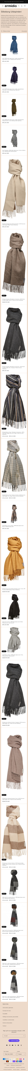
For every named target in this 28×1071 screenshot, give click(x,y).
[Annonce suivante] (25, 1)
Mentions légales (16, 1069)
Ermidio (8, 1063)
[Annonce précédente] (2, 1)
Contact (4, 1025)
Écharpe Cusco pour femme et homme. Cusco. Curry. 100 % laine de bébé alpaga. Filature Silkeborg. (13, 589)
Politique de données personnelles (10, 1016)
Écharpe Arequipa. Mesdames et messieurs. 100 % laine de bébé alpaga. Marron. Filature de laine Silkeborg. (13, 300)
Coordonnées (23, 1069)
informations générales (8, 1007)
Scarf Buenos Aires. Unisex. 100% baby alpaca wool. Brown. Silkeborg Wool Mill (13, 526)
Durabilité (5, 1013)
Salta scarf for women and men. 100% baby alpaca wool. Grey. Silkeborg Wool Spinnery (13, 898)
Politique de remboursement (16, 1065)
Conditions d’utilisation (20, 1067)
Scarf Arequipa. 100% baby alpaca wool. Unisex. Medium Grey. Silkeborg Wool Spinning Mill (13, 151)
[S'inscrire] (23, 1035)
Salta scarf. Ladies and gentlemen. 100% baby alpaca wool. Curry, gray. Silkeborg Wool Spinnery (13, 997)
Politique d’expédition (8, 1069)
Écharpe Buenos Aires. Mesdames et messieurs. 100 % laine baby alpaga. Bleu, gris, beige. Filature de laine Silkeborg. (13, 433)
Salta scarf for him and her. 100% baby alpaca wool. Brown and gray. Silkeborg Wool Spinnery (12, 931)
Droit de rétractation (7, 1022)
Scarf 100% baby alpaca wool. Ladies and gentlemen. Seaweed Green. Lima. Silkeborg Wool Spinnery (13, 120)
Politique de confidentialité (9, 1067)
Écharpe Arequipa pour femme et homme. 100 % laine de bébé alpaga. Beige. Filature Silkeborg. (13, 224)
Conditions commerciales (8, 1019)
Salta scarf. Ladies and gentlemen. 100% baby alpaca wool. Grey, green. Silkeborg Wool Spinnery (13, 964)
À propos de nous (7, 1010)
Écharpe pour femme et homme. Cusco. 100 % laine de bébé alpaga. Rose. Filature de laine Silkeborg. (13, 799)
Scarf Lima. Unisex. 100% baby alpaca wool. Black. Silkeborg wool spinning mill (12, 622)
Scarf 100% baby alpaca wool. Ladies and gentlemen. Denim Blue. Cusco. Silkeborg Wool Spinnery (13, 59)
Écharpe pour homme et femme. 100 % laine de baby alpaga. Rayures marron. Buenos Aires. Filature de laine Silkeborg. (13, 864)
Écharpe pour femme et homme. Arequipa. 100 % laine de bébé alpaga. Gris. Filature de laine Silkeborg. (13, 723)
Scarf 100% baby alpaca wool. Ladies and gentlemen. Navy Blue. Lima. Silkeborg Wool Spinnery (13, 90)
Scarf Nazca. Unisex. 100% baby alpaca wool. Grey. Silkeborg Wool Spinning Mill (12, 655)
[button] (2, 5)
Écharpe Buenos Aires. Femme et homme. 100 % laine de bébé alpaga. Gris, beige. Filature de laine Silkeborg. (13, 496)
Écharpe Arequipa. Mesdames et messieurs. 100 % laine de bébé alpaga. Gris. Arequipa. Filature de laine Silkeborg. (13, 367)
